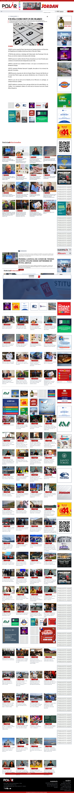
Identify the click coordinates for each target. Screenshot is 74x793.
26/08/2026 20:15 (35, 746)
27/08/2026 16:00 (7, 611)
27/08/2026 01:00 (7, 724)
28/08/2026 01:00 (7, 560)
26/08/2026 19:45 (7, 768)
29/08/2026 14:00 (48, 157)
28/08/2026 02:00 (49, 543)
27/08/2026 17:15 (7, 594)
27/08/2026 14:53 (35, 611)
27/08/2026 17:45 (49, 577)
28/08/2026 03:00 (35, 543)
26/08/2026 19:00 (35, 768)
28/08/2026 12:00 (7, 509)
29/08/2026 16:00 (20, 157)
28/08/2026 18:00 (7, 474)
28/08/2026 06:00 (49, 526)
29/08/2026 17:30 (8, 324)
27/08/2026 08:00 (21, 679)
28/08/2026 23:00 (21, 423)
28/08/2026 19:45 (35, 440)
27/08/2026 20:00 (21, 577)
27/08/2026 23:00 (35, 560)
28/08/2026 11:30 (21, 509)
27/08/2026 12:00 (21, 657)
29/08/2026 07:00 (49, 360)
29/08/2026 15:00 (34, 157)
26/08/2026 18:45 (49, 768)
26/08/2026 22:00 (49, 724)
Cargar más (29, 773)
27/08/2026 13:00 (7, 657)
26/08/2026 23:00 (35, 724)
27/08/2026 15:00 (21, 611)
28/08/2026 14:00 (35, 492)
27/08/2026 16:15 (49, 594)
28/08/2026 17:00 (49, 474)
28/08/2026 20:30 (7, 440)
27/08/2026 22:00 (49, 560)
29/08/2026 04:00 (20, 210)
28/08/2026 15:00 (21, 492)
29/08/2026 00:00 (48, 210)
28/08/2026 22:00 (35, 423)
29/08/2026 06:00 (8, 378)
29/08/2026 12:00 (35, 342)
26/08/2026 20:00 (49, 746)
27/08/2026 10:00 (49, 657)
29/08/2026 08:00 (35, 360)
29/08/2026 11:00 (49, 342)
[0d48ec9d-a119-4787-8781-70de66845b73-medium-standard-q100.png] (9, 8)
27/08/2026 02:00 (49, 701)
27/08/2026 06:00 (49, 679)
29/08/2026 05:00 (7, 210)
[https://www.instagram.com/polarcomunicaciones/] (19, 8)
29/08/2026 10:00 (8, 360)
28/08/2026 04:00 (21, 543)
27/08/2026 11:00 (35, 657)
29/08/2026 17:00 (7, 157)
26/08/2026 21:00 (7, 746)
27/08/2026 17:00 (21, 594)
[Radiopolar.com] (1, 11)
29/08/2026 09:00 (21, 360)
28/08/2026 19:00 (21, 457)
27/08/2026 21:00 (7, 577)
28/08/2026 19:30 (49, 440)
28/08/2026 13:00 (49, 492)
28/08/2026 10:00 (49, 509)
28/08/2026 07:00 (35, 526)
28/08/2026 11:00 (35, 509)
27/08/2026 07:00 (35, 679)
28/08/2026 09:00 (7, 526)
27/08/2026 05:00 (7, 701)
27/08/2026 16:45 (35, 594)
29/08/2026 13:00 (21, 342)
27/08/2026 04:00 (21, 701)
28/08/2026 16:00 (7, 492)
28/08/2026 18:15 (49, 457)
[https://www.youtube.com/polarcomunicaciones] (19, 9)
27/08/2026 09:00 (7, 679)
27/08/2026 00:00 (21, 724)
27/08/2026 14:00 (49, 611)
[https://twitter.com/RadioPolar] (19, 5)
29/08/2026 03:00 (34, 210)
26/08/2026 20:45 (21, 746)
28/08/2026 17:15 (35, 474)
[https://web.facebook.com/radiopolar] (19, 4)
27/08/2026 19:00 (35, 577)
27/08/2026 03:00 (35, 701)
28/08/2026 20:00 (21, 440)
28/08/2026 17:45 (21, 474)
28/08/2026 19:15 (7, 457)
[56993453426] (19, 2)
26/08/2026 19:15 (21, 768)
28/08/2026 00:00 (21, 560)
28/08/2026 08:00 (21, 526)
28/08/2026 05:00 (7, 543)
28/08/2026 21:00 (49, 423)
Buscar (70, 11)
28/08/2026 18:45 (35, 457)
